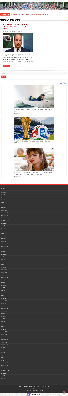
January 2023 (4, 303)
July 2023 (3, 287)
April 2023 (3, 295)
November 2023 (4, 277)
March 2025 (3, 236)
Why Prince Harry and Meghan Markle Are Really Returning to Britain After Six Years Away (31, 14)
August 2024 (4, 254)
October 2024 (4, 249)
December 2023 (4, 275)
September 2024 (5, 251)
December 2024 (4, 243)
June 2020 (3, 378)
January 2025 (4, 241)
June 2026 (3, 197)
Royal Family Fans (29, 386)
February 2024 (4, 269)
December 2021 (4, 337)
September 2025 (5, 220)
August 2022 (4, 316)
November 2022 (4, 308)
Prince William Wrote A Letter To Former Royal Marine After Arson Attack (15, 26)
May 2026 (3, 200)
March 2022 (3, 329)
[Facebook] (34, 389)
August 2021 (4, 347)
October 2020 (4, 368)
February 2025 (4, 238)
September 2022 (5, 313)
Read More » (6, 65)
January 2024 (4, 272)
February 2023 (4, 300)
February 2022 (4, 331)
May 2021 (3, 355)
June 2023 (3, 290)
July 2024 (3, 256)
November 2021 (4, 339)
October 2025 (4, 218)
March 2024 (3, 267)
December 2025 (4, 212)
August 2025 (4, 223)
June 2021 (3, 352)
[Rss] (33, 389)
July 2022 (3, 318)
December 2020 (4, 362)
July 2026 (3, 194)
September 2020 (5, 370)
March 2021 (3, 360)
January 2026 (4, 210)
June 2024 (3, 259)
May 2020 (3, 381)
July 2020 (3, 375)
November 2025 (4, 215)
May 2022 (3, 324)
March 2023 (3, 298)
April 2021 (3, 357)
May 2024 (3, 262)
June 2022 (3, 321)
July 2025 (3, 225)
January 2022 (4, 334)
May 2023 (3, 293)
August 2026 (4, 192)
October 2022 (4, 311)
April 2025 (3, 233)
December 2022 (4, 306)
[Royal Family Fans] (34, 5)
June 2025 (3, 228)
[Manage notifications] (64, 392)
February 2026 (4, 207)
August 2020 (4, 373)
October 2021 (4, 342)
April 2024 (3, 264)
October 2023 (4, 280)
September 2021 (5, 344)
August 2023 (4, 285)
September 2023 (5, 282)
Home (2, 17)
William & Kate (14, 31)
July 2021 (3, 350)
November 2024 (4, 246)
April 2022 (3, 326)
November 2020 (4, 365)
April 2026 (3, 202)
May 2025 (3, 231)
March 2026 (3, 205)
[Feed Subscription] (67, 20)
